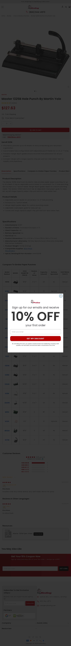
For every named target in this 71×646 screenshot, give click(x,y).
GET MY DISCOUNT (35, 338)
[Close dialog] (60, 296)
